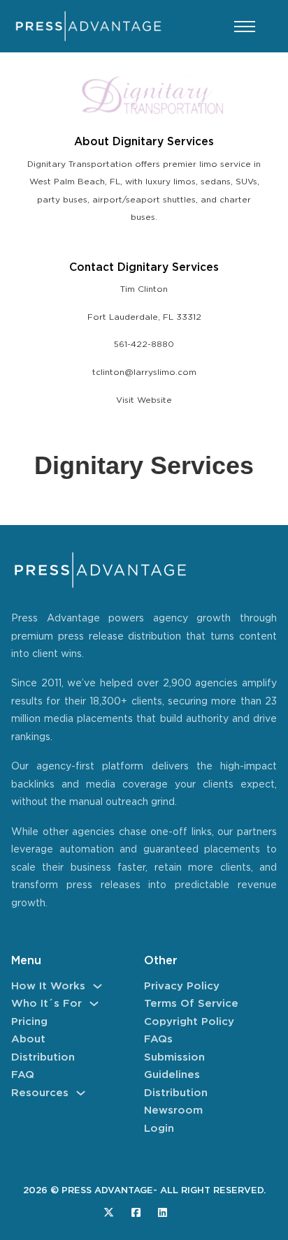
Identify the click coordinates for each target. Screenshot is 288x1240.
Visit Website (144, 400)
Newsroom (173, 1110)
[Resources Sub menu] (80, 1093)
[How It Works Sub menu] (97, 986)
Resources (40, 1093)
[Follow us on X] (108, 1212)
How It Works (48, 986)
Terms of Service (191, 1003)
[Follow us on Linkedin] (162, 1212)
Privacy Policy (181, 986)
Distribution (43, 1057)
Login (159, 1128)
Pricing (29, 1021)
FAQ (22, 1074)
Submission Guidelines (174, 1066)
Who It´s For (46, 1003)
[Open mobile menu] (244, 26)
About (28, 1039)
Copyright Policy (189, 1021)
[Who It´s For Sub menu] (94, 1003)
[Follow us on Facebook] (136, 1212)
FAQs (158, 1039)
